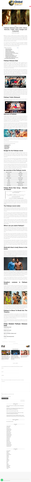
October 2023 (9, 436)
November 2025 (9, 429)
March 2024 (8, 431)
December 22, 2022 (20, 198)
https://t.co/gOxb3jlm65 (15, 192)
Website (3, 375)
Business (8, 451)
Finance (8, 457)
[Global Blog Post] (15, 3)
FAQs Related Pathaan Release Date (10, 58)
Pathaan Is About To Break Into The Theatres (12, 57)
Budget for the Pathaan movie (10, 51)
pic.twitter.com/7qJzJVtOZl (16, 196)
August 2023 (9, 437)
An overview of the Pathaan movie (10, 52)
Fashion (8, 455)
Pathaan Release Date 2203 (12, 341)
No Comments (15, 343)
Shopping (8, 466)
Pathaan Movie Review (5, 341)
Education (8, 453)
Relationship (8, 465)
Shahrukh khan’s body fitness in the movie (11, 55)
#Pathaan (10, 194)
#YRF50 (15, 194)
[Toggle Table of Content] (17, 47)
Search (22, 400)
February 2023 (9, 442)
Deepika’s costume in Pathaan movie (11, 56)
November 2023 (9, 435)
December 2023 (9, 434)
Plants (7, 463)
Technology (8, 467)
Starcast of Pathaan (8, 50)
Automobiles (8, 450)
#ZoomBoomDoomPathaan (17, 191)
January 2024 (9, 433)
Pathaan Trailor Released (9, 49)
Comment (3, 381)
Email (3, 371)
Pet (7, 462)
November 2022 (9, 445)
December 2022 (9, 444)
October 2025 (9, 430)
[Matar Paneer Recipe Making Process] (27, 346)
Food (7, 458)
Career (8, 452)
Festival (8, 456)
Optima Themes (8, 480)
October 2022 (9, 446)
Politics (8, 464)
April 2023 (8, 440)
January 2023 (9, 443)
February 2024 (9, 432)
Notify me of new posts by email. (6, 396)
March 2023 (8, 441)
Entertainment (9, 454)
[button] (2, 480)
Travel (7, 468)
